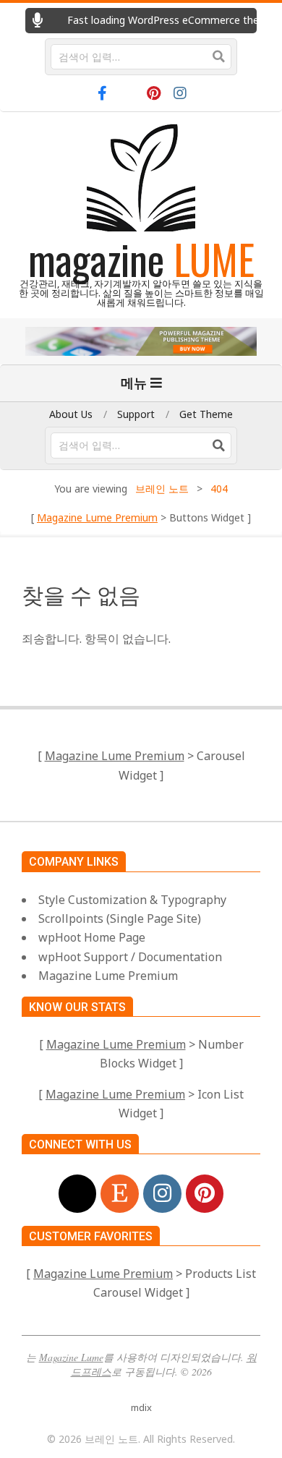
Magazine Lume (71, 1357)
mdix (141, 1407)
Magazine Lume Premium (97, 517)
